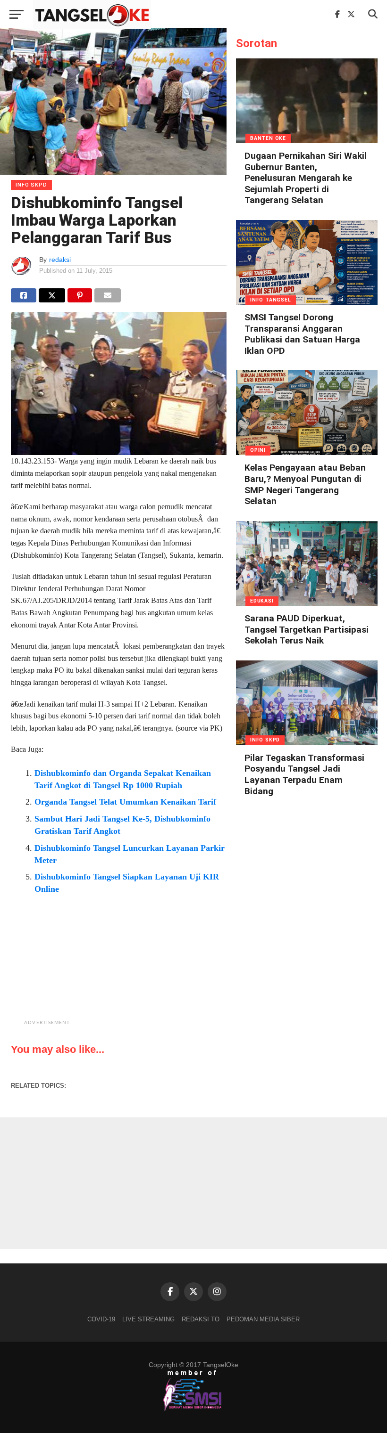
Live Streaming (148, 1319)
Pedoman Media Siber (263, 1319)
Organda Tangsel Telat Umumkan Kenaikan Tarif (125, 801)
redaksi (60, 259)
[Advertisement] (142, 970)
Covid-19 (101, 1319)
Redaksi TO (200, 1319)
